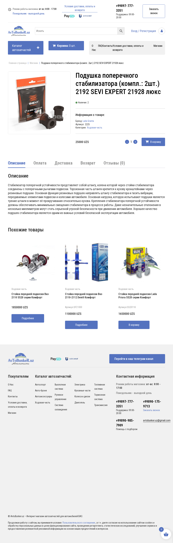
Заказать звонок (154, 11)
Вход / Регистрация (144, 31)
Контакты (107, 45)
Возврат (88, 163)
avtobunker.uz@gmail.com (156, 420)
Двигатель (80, 402)
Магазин (157, 45)
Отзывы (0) (114, 163)
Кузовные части (82, 390)
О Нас (11, 384)
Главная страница (18, 63)
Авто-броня (41, 390)
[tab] (16, 163)
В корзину (155, 142)
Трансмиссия (100, 405)
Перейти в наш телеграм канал (133, 359)
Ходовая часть (94, 127)
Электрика (80, 384)
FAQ (100, 45)
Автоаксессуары (43, 396)
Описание (16, 163)
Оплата (39, 163)
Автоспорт (40, 384)
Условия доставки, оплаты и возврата (79, 8)
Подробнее (28, 318)
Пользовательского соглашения (79, 522)
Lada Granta (88, 121)
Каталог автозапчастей (21, 48)
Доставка (63, 163)
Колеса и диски (82, 396)
